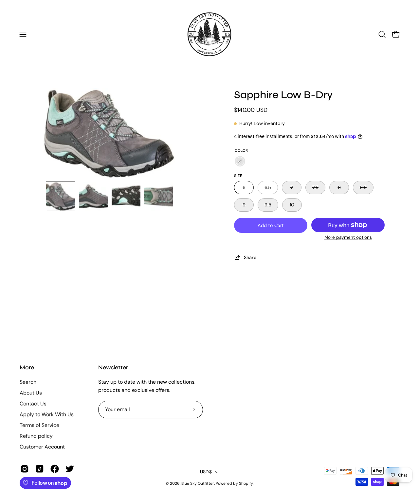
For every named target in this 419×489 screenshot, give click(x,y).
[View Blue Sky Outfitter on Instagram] (24, 469)
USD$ (206, 472)
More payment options (348, 237)
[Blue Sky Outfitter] (209, 34)
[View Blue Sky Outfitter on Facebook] (55, 469)
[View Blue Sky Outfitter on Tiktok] (40, 469)
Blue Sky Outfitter (197, 483)
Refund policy (36, 435)
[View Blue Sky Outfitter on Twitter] (70, 469)
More (27, 367)
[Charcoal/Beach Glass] (240, 161)
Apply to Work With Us (47, 414)
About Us (31, 392)
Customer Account (42, 446)
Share (250, 257)
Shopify (246, 483)
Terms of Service (39, 425)
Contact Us (33, 403)
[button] (382, 34)
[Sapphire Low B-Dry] (60, 196)
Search (28, 381)
